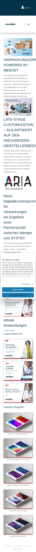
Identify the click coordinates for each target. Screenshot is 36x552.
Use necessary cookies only (18, 295)
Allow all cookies (18, 289)
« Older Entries (9, 330)
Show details (26, 284)
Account (27, 7)
